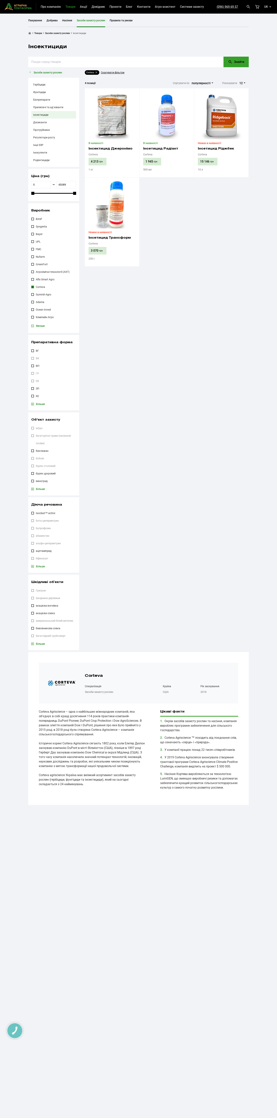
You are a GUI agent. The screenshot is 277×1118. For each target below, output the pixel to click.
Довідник (98, 6)
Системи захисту (192, 6)
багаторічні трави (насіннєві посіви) (53, 439)
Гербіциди (39, 84)
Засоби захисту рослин (91, 20)
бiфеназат (42, 558)
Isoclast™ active (45, 513)
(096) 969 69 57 (227, 6)
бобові (40, 458)
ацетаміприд (43, 550)
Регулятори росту (44, 137)
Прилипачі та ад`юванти (48, 107)
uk (266, 6)
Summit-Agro (43, 294)
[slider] (32, 193)
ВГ (37, 350)
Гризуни (41, 590)
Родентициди (41, 160)
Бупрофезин (43, 528)
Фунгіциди (39, 92)
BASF (39, 219)
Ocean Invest (43, 309)
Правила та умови (121, 20)
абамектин (42, 535)
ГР (37, 373)
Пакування (35, 20)
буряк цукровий (46, 473)
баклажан (42, 450)
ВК (37, 358)
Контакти (143, 6)
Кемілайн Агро (45, 317)
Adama (40, 302)
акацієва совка (45, 613)
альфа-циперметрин (48, 543)
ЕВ (37, 380)
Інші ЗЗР (38, 144)
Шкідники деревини (48, 598)
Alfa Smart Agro (45, 279)
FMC (38, 249)
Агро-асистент (165, 6)
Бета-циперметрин (47, 520)
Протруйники (41, 129)
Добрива (52, 20)
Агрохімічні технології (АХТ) (53, 271)
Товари (70, 6)
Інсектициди (40, 114)
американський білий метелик (54, 620)
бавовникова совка (48, 628)
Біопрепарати (41, 99)
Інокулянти (40, 152)
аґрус (39, 428)
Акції (83, 6)
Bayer (39, 234)
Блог (129, 6)
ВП (37, 365)
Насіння (67, 20)
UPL (38, 241)
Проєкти (115, 6)
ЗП (37, 388)
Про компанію (51, 6)
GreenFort (42, 264)
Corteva (40, 286)
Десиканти (40, 122)
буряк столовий (45, 465)
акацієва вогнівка (47, 605)
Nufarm (40, 256)
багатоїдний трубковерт (51, 635)
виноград (41, 481)
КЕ (37, 396)
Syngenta (41, 226)
